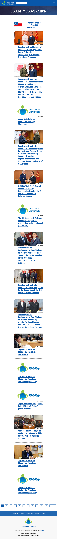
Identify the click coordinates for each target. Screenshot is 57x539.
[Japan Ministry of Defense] (8, 3)
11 (46, 506)
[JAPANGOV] (21, 3)
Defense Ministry (31, 27)
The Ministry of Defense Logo (26, 513)
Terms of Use (15, 513)
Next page (53, 506)
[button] (54, 2)
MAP (42, 530)
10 (41, 506)
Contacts (43, 513)
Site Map (37, 513)
